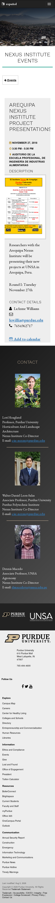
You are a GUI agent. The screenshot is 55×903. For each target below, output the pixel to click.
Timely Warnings (10, 872)
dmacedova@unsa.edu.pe (29, 587)
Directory (6, 722)
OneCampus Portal (11, 820)
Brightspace (8, 796)
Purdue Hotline (9, 867)
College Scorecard (22, 894)
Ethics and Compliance (13, 749)
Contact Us (7, 897)
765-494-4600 (24, 665)
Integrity (37, 892)
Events (11, 80)
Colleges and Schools (12, 718)
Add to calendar (26, 339)
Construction (8, 842)
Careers (6, 708)
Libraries (6, 737)
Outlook (6, 825)
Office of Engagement (12, 769)
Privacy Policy (38, 894)
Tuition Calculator (10, 779)
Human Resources (11, 732)
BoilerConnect (9, 791)
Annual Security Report (13, 837)
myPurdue (7, 810)
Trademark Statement (20, 889)
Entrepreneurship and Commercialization (22, 727)
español (11, 4)
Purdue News (8, 862)
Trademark (7, 892)
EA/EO (29, 892)
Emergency (7, 847)
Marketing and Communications (17, 857)
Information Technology (13, 852)
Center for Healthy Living (14, 713)
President (6, 774)
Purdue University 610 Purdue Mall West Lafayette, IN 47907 (26, 655)
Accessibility (19, 892)
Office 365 (7, 815)
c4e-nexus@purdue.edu (28, 440)
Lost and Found (10, 764)
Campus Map (8, 703)
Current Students (10, 801)
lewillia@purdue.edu (26, 320)
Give (4, 759)
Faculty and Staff (10, 806)
